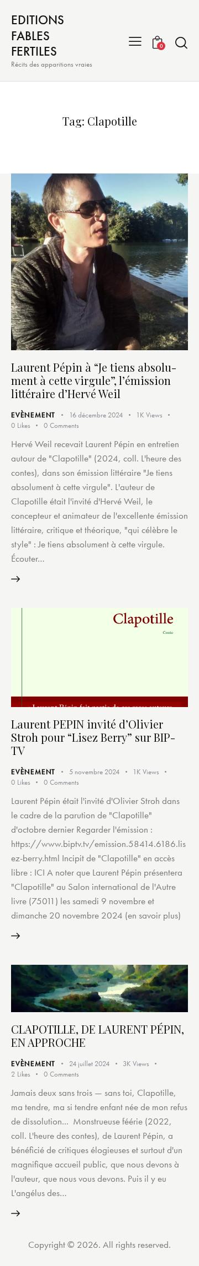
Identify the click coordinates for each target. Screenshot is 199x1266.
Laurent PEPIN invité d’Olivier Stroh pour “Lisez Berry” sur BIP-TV (93, 737)
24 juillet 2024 (89, 1063)
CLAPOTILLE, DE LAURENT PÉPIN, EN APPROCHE (97, 1036)
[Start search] (181, 42)
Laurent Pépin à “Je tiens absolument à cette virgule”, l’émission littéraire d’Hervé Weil (93, 380)
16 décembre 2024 (96, 415)
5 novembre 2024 (94, 771)
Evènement (33, 415)
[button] (135, 41)
